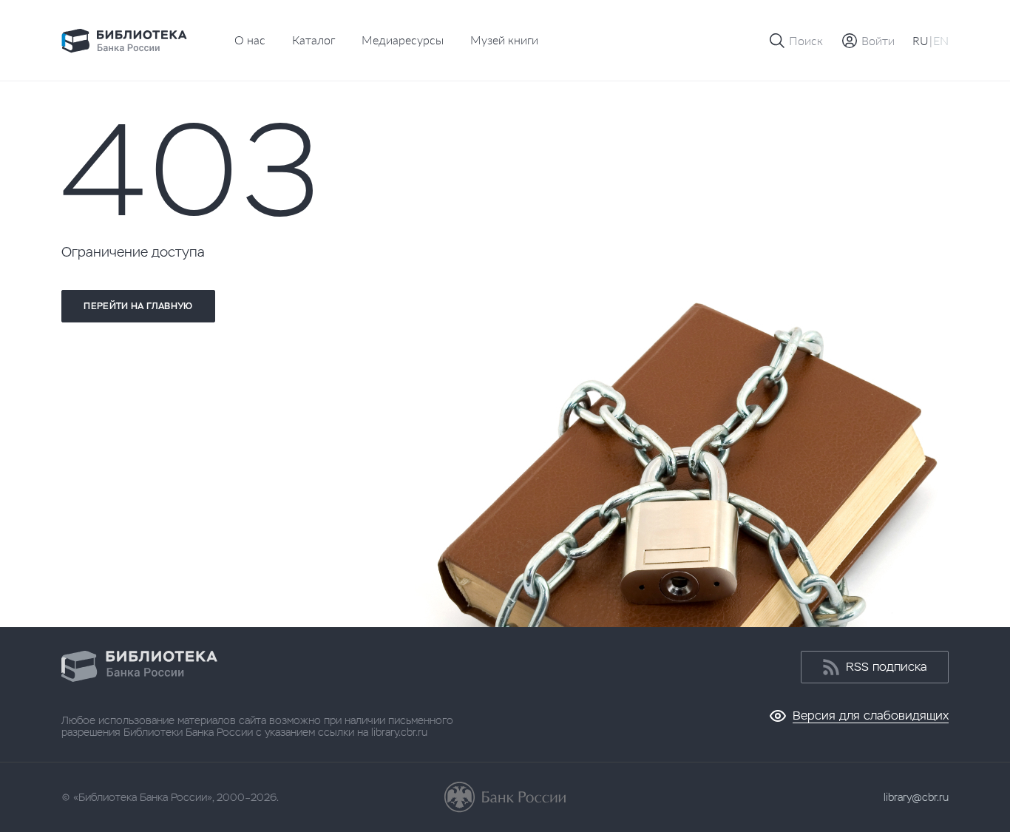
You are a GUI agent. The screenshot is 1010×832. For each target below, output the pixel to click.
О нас (249, 40)
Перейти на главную (138, 306)
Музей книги (504, 40)
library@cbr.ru (916, 797)
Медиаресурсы (403, 40)
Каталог (313, 40)
